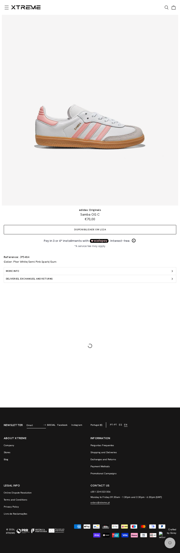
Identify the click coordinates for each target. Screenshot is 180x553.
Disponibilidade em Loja (90, 229)
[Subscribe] (44, 425)
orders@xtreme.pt (100, 502)
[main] (90, 211)
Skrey (173, 532)
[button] (6, 7)
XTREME (10, 532)
